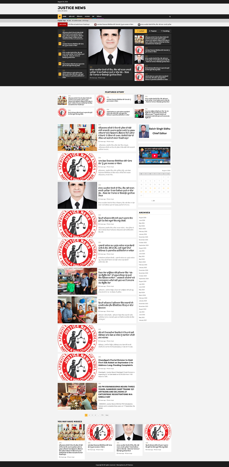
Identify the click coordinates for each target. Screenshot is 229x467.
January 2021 (143, 320)
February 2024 (143, 298)
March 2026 (142, 229)
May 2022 (142, 317)
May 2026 (142, 223)
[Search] (170, 16)
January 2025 (143, 267)
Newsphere (120, 465)
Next (107, 415)
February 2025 (143, 265)
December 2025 (143, 237)
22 (164, 188)
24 (141, 192)
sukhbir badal (77, 20)
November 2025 (143, 240)
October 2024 (143, 276)
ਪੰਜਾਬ (64, 30)
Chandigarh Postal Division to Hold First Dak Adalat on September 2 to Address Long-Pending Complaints (115, 362)
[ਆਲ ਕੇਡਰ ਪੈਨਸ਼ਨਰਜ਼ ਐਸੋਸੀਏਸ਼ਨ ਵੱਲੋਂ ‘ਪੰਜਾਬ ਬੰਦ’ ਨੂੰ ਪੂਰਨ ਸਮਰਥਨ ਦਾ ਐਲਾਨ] (139, 50)
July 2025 (141, 251)
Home (64, 16)
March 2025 (142, 262)
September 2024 (144, 278)
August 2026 (142, 217)
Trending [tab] (165, 31)
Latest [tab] (141, 31)
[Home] (60, 16)
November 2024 (143, 273)
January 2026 (143, 234)
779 (102, 415)
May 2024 (142, 290)
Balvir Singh (102, 75)
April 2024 (142, 292)
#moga (86, 20)
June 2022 (142, 315)
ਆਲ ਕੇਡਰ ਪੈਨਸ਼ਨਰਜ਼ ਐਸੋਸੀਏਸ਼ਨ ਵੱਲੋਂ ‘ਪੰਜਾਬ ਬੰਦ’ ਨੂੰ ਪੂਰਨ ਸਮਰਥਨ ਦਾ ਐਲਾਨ (80, 24)
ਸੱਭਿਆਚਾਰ (79, 16)
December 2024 (143, 270)
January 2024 (143, 301)
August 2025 (142, 248)
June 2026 (142, 220)
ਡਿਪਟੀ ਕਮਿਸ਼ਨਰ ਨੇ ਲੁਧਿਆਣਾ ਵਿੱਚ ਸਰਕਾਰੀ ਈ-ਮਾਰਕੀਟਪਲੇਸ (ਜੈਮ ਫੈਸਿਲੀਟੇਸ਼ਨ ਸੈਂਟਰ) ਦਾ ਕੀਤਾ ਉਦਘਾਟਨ (116, 305)
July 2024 (141, 284)
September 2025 (144, 245)
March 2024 (142, 295)
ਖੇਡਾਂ (93, 16)
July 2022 (141, 312)
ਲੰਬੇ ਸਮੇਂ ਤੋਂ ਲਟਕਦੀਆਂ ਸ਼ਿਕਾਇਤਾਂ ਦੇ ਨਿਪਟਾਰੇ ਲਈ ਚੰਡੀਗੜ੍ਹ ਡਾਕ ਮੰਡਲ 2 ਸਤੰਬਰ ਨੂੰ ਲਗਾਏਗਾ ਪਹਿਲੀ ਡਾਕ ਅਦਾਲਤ (116, 335)
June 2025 (142, 253)
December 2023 (143, 303)
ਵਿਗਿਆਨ (99, 16)
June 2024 (142, 287)
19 (150, 188)
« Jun (153, 201)
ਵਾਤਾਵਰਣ (87, 16)
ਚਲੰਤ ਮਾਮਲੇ (71, 16)
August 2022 (142, 309)
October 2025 (143, 242)
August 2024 (142, 281)
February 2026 (143, 231)
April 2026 (142, 226)
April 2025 (142, 259)
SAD (70, 20)
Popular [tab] (154, 31)
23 (168, 188)
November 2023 (143, 306)
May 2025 (142, 256)
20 (155, 188)
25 (146, 192)
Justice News (72, 8)
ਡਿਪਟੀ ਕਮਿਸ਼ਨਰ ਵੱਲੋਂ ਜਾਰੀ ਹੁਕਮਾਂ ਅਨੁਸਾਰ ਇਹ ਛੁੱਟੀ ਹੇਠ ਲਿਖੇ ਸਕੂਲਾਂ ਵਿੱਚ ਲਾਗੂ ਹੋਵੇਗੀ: (73, 64)
